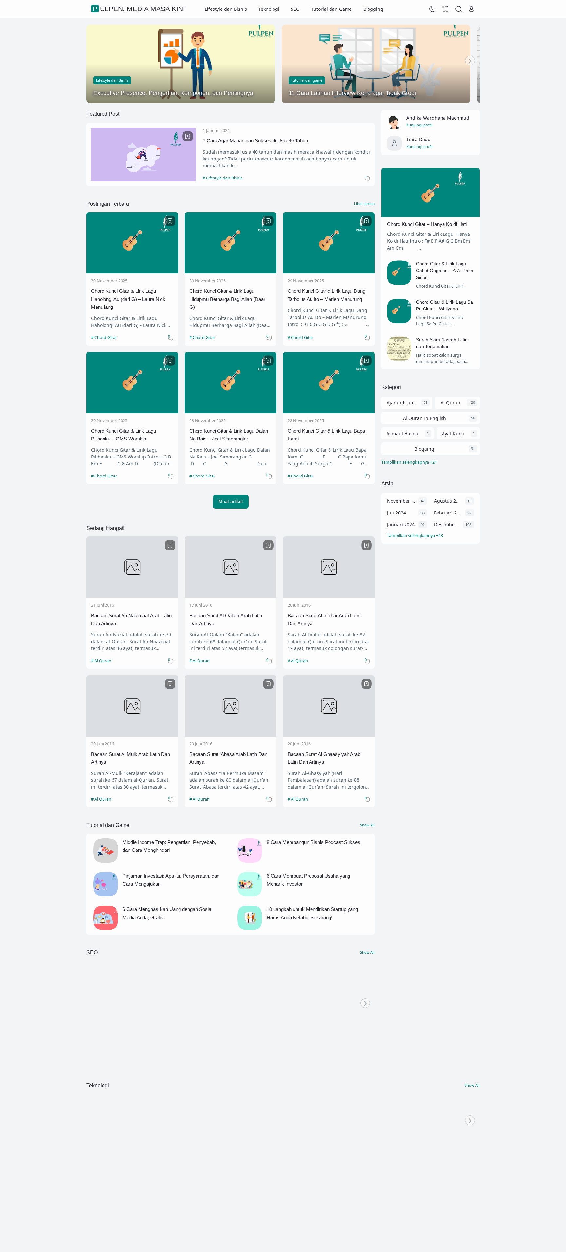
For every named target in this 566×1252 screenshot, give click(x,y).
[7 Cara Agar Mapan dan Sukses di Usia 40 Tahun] (143, 180)
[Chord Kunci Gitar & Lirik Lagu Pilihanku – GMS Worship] (132, 411)
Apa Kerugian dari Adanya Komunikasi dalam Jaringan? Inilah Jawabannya (294, 1133)
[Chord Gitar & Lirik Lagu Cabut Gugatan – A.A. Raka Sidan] (399, 283)
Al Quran (102, 660)
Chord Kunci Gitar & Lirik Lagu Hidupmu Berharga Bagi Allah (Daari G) (227, 299)
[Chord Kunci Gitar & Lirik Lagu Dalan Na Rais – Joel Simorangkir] (230, 411)
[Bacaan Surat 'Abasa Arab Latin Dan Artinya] (230, 735)
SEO (295, 9)
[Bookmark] (187, 136)
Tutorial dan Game (331, 9)
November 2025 (401, 501)
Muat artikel (230, 501)
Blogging (373, 9)
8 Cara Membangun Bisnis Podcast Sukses (313, 842)
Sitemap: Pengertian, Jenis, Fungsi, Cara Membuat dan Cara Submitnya (121, 1040)
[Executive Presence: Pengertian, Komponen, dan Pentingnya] (180, 64)
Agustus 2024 (448, 501)
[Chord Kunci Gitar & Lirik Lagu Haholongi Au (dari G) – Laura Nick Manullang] (132, 272)
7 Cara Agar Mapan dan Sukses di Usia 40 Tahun (255, 140)
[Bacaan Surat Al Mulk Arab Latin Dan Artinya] (132, 735)
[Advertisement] (430, 655)
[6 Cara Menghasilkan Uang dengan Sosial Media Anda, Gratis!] (105, 928)
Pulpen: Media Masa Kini (423, 1228)
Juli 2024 (396, 513)
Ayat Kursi (453, 433)
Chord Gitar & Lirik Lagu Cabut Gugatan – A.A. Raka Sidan (444, 270)
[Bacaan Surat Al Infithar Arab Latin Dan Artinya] (329, 596)
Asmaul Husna (402, 433)
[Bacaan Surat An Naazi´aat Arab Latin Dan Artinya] (132, 596)
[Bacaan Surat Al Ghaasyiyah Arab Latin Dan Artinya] (329, 735)
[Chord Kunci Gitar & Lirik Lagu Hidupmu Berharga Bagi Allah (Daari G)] (230, 272)
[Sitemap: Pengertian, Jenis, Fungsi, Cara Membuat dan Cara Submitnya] (125, 1016)
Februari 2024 (448, 513)
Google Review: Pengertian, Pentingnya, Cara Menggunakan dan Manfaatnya (296, 1040)
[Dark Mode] (432, 9)
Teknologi (268, 9)
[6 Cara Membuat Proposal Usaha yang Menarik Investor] (249, 894)
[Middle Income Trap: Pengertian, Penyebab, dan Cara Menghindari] (105, 861)
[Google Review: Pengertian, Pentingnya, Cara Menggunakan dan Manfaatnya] (296, 1016)
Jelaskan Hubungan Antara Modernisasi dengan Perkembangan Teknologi (462, 1133)
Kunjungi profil (419, 124)
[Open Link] (471, 9)
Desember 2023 (447, 524)
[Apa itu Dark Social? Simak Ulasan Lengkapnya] (211, 1016)
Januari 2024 (401, 524)
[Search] (458, 9)
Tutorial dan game (306, 80)
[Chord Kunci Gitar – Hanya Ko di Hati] (430, 215)
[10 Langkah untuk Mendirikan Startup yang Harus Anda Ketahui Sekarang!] (249, 928)
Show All (367, 824)
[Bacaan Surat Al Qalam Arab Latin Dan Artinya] (230, 596)
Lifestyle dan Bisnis (226, 9)
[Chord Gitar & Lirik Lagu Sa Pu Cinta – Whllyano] (399, 321)
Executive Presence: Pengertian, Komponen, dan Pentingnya (173, 93)
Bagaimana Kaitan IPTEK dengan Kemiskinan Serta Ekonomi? (120, 1133)
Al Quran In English (424, 418)
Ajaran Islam (401, 403)
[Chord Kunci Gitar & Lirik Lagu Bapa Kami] (329, 411)
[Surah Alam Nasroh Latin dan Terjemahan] (399, 359)
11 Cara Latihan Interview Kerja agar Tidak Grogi (352, 93)
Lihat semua (364, 203)
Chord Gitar (105, 337)
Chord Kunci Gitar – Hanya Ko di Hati (427, 224)
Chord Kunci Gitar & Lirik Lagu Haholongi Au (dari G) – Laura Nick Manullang (128, 299)
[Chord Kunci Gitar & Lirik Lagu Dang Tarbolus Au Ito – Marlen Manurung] (329, 272)
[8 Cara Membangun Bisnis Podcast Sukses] (249, 861)
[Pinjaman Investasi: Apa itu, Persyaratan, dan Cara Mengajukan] (105, 894)
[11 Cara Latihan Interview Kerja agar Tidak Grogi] (376, 64)
